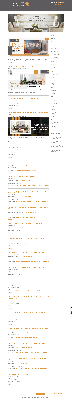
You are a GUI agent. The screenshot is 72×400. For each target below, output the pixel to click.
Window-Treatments (54, 126)
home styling (53, 83)
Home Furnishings (39, 8)
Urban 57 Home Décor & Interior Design (35, 397)
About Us (16, 8)
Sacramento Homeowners (55, 55)
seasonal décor (53, 104)
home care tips (53, 44)
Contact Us (12, 9)
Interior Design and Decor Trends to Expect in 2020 (25, 162)
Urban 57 (52, 120)
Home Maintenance (54, 47)
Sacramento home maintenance (56, 54)
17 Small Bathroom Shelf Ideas (18, 374)
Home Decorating (53, 81)
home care (52, 42)
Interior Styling (53, 87)
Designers (52, 65)
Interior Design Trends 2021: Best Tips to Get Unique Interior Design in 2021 (28, 297)
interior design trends (54, 86)
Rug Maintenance (53, 52)
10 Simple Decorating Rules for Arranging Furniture (26, 282)
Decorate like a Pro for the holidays (20, 66)
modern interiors (53, 90)
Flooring (31, 8)
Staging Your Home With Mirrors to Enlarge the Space (26, 267)
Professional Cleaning (54, 51)
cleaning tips (53, 38)
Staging (52, 115)
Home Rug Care (53, 48)
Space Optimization (54, 110)
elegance (52, 68)
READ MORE (10, 62)
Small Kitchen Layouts (15, 147)
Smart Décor (53, 107)
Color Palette (53, 64)
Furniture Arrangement (54, 74)
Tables (52, 119)
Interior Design (53, 84)
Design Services (23, 8)
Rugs (46, 8)
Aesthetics (52, 60)
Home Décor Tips (53, 45)
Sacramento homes (54, 57)
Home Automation (54, 78)
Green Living (53, 77)
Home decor (53, 80)
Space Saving (53, 113)
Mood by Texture (53, 91)
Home (11, 8)
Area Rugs (52, 61)
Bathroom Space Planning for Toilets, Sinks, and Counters (28, 329)
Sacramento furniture (54, 102)
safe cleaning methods (54, 58)
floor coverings (53, 39)
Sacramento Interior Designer (55, 103)
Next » (12, 387)
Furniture (52, 73)
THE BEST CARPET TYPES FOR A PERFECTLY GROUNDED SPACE (26, 238)
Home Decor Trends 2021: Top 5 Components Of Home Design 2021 (28, 208)
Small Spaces (53, 106)
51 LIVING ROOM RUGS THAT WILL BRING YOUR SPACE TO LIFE (26, 253)
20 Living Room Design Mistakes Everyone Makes (24, 98)
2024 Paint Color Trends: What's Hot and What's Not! (26, 35)
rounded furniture (53, 94)
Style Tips (52, 116)
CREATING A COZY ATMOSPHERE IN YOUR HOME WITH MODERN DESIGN (27, 358)
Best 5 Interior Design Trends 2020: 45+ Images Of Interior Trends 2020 (27, 313)
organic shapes (53, 93)
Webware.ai (48, 397)
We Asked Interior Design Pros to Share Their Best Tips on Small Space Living (27, 191)
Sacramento (53, 100)
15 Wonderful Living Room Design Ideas (21, 176)
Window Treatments (54, 8)
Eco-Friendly (53, 67)
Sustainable (52, 117)
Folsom (52, 41)
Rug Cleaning (53, 96)
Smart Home (53, 109)
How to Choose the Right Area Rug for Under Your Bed (26, 223)
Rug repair (52, 97)
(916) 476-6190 (54, 2)
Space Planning (53, 112)
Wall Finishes (53, 124)
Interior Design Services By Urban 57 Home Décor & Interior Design (28, 113)
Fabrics (52, 70)
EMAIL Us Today (60, 2)
